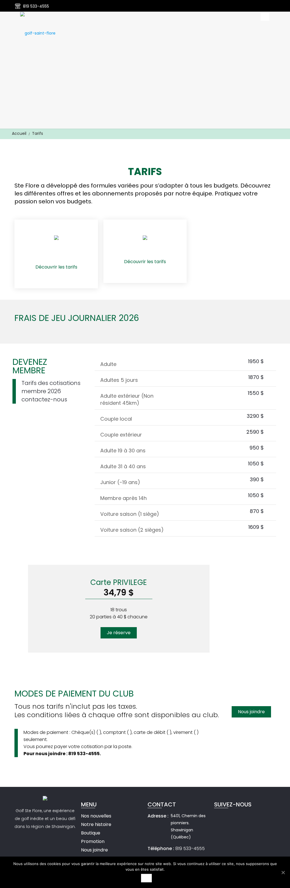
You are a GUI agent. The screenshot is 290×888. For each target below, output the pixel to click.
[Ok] (283, 872)
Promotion (93, 841)
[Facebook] (265, 6)
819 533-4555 (36, 6)
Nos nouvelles (96, 816)
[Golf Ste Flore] (38, 33)
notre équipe (193, 193)
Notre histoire (96, 824)
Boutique (90, 833)
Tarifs (37, 133)
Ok (146, 878)
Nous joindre (94, 850)
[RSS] (273, 6)
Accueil (19, 133)
